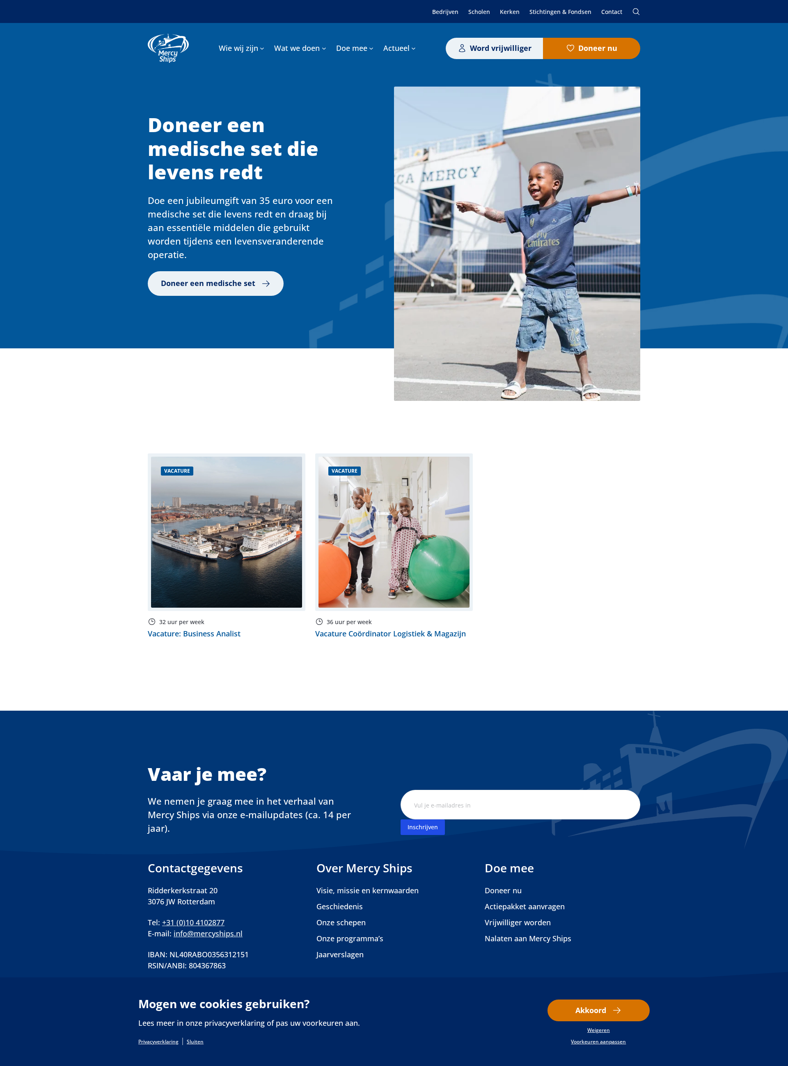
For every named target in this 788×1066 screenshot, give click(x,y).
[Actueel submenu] (413, 48)
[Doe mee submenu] (371, 48)
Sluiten (195, 1041)
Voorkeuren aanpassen (598, 1041)
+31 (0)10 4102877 (193, 922)
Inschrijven (423, 827)
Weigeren (598, 1030)
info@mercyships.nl (208, 933)
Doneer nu (597, 48)
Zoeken (636, 11)
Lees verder (226, 545)
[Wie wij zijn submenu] (262, 48)
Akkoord (590, 1010)
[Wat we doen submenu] (324, 48)
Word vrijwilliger (500, 48)
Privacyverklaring (158, 1041)
